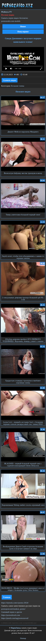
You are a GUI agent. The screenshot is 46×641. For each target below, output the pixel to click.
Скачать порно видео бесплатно (14, 18)
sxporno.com (17, 623)
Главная (6, 597)
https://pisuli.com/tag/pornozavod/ (14, 618)
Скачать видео (9, 80)
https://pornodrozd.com (10, 615)
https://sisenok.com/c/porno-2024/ (14, 603)
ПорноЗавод (16, 628)
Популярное (23, 32)
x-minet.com (6, 623)
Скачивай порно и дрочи (11, 612)
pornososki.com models (10, 21)
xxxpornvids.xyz (29, 623)
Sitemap (23, 638)
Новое (23, 26)
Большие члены (17, 86)
